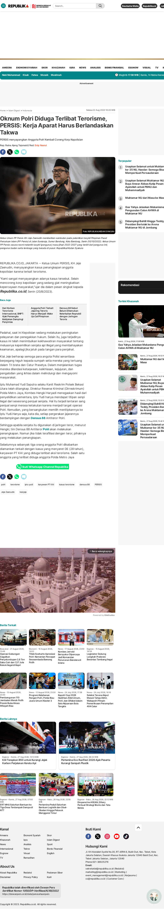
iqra (72, 67)
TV (157, 67)
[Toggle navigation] (3, 5)
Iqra (26, 839)
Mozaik (44, 75)
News (3, 844)
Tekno (27, 848)
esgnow (133, 67)
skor (44, 67)
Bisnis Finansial (114, 67)
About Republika (8, 872)
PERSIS (98, 484)
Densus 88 (38, 418)
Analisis (27, 844)
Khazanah (5, 839)
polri (3, 484)
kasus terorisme (66, 484)
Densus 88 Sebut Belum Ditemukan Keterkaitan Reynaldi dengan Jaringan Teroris (70, 314)
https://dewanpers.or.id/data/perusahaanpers (25, 894)
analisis (95, 67)
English (50, 853)
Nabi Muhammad (11, 75)
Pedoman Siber (54, 872)
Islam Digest (14, 110)
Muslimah (56, 75)
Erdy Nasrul (41, 145)
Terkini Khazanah (128, 301)
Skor (49, 835)
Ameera (4, 835)
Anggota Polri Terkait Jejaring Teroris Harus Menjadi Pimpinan (42, 312)
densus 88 (85, 484)
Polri (46, 429)
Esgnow (4, 853)
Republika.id (149, 6)
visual (147, 67)
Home (3, 110)
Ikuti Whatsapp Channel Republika (45, 466)
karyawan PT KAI (46, 484)
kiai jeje (23, 492)
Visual (27, 853)
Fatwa (35, 75)
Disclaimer (5, 877)
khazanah (58, 67)
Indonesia (27, 110)
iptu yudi (29, 484)
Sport (50, 844)
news (82, 67)
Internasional (6, 848)
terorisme (15, 484)
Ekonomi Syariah (26, 67)
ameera (7, 67)
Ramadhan (29, 857)
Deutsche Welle (130, 6)
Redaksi (28, 872)
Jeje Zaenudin (8, 492)
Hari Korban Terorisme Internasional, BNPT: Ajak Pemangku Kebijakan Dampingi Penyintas (13, 315)
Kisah (26, 75)
